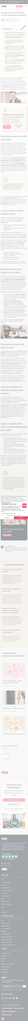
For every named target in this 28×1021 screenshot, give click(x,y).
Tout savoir (7, 517)
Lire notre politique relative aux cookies (8, 513)
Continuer (21, 517)
